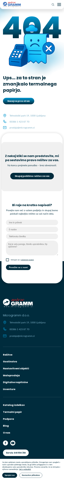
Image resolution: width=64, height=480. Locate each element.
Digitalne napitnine (15, 382)
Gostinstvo (10, 361)
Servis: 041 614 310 (16, 452)
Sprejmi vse (10, 475)
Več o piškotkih (25, 469)
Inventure (9, 389)
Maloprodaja (11, 375)
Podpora (8, 419)
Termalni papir (12, 412)
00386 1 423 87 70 (19, 121)
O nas (6, 432)
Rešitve (7, 354)
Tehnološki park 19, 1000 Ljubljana (28, 322)
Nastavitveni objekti (16, 368)
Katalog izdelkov (14, 405)
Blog (6, 425)
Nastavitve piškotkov (31, 475)
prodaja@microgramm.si (22, 127)
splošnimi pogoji (27, 260)
